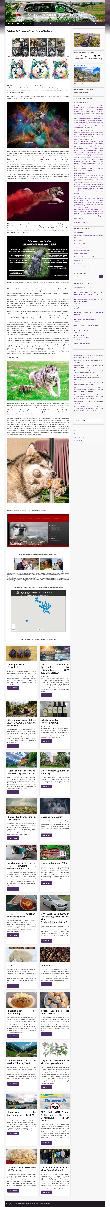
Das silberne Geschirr (52, 816)
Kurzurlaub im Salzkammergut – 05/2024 (21, 1113)
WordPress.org (78, 440)
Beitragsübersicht (73, 23)
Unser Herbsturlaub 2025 (54, 863)
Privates (76, 263)
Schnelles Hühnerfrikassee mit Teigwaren (21, 1169)
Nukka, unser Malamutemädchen (83, 257)
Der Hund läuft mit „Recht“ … (83, 382)
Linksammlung (60, 23)
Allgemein (77, 232)
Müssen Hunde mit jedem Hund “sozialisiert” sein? (88, 370)
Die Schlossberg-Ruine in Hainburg (55, 772)
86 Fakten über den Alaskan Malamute (84, 355)
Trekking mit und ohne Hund (82, 266)
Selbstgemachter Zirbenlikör (16, 666)
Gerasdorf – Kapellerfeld (81, 247)
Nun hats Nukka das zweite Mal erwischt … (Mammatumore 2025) (21, 866)
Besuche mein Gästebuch (81, 222)
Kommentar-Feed (79, 437)
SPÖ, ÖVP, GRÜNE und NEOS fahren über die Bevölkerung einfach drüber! (55, 1116)
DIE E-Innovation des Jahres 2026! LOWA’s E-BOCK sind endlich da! (21, 723)
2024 (10, 965)
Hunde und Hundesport (80, 250)
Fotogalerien (40, 23)
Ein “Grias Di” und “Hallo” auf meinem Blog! (19, 23)
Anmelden (77, 430)
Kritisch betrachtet (79, 253)
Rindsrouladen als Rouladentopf (21, 1012)
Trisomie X (46, 349)
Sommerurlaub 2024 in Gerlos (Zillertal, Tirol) (21, 1062)
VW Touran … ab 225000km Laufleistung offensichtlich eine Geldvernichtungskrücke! (55, 917)
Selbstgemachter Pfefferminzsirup (49, 721)
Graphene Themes (19, 1205)
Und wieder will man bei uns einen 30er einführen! (55, 1169)
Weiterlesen (13, 687)
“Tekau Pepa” (47, 965)
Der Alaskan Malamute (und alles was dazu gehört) (88, 235)
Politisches (77, 260)
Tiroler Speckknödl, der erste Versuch (55, 1012)
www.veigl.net (45, 510)
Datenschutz (86, 23)
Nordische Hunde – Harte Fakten (84, 365)
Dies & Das (77, 240)
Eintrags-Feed (78, 433)
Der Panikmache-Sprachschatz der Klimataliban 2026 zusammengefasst (55, 668)
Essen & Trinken (78, 243)
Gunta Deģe (52, 405)
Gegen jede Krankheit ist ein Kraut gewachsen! (55, 1062)
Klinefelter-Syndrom (14, 349)
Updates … (96, 23)
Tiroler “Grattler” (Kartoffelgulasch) (21, 915)
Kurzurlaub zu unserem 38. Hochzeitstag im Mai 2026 (21, 772)
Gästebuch (49, 23)
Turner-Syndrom (29, 349)
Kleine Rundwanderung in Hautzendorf (21, 818)
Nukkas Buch (61, 410)
